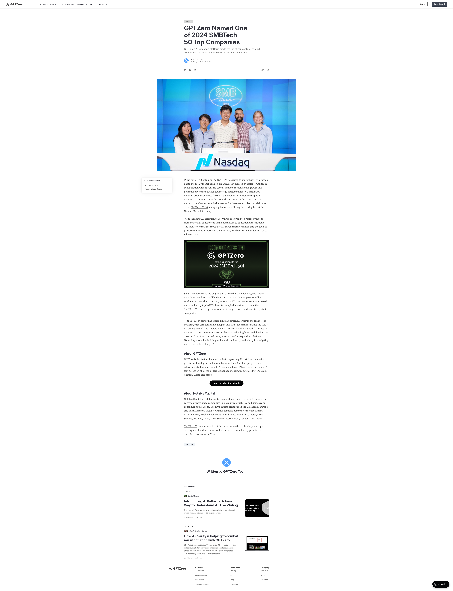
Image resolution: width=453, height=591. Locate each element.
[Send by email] (268, 70)
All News (44, 4)
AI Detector (199, 571)
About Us (103, 4)
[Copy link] (262, 70)
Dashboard (439, 4)
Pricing (93, 4)
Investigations (68, 4)
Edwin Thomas (193, 496)
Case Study (188, 527)
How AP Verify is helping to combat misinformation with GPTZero (211, 538)
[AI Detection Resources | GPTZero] (14, 4)
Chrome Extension (202, 575)
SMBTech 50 (190, 426)
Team (263, 575)
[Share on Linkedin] (195, 70)
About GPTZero (151, 185)
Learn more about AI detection (226, 383)
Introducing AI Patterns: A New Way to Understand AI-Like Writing (211, 503)
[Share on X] (185, 70)
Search (423, 4)
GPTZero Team (197, 59)
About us (264, 571)
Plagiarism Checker (202, 584)
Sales (233, 575)
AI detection (208, 218)
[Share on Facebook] (190, 70)
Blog (232, 580)
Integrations (199, 580)
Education (54, 4)
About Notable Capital (153, 189)
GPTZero (188, 21)
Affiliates (264, 580)
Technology (82, 4)
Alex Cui (192, 531)
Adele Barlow (202, 531)
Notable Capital (192, 399)
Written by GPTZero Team (227, 471)
